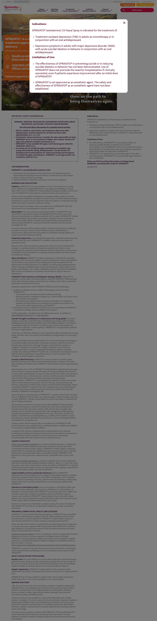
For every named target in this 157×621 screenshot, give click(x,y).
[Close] (124, 22)
